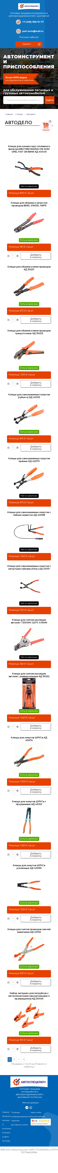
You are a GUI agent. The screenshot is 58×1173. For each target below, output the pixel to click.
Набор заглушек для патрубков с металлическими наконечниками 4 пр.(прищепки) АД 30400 (29, 996)
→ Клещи (19, 114)
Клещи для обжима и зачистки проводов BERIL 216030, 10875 (29, 204)
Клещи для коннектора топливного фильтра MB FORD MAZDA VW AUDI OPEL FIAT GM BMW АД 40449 (29, 149)
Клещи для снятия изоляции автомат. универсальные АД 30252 (29, 675)
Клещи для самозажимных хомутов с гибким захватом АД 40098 (29, 513)
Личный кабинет (29, 37)
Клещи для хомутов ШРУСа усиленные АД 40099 (29, 866)
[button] (29, 44)
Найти (49, 100)
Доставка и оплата (19, 1125)
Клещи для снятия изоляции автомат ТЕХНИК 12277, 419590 (29, 621)
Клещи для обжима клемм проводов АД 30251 (29, 268)
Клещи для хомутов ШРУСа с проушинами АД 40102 (29, 803)
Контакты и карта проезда (6, 1137)
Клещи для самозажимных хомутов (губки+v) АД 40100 (29, 396)
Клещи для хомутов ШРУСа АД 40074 (29, 739)
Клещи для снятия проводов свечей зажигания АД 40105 (29, 930)
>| (24, 1059)
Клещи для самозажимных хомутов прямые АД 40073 (29, 460)
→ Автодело (30, 114)
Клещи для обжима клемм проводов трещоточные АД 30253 (29, 332)
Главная (9, 114)
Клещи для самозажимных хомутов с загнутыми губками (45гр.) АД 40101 (29, 567)
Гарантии (15, 1121)
